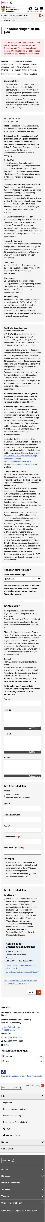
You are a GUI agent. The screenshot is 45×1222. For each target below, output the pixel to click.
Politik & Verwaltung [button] (10, 1183)
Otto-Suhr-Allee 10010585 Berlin (12, 1028)
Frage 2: (7, 734)
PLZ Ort (7, 826)
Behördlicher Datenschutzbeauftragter (21, 972)
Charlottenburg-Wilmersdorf (11, 15)
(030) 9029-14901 (15, 1037)
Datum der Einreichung (14, 575)
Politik (26, 15)
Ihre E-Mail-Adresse (14, 848)
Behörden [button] (5, 1176)
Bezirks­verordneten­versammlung (15, 18)
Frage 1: (7, 710)
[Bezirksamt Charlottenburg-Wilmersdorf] (11, 1087)
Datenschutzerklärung (12, 1116)
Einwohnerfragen (9, 20)
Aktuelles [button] (5, 1189)
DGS (8, 1129)
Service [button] (4, 1142)
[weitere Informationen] (3, 9)
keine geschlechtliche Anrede (18, 797)
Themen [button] (5, 1196)
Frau (17, 795)
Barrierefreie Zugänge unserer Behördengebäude (21, 1076)
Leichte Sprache (13, 1135)
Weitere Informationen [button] (11, 1203)
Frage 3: (7, 758)
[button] (41, 15)
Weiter (31, 992)
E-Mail (6, 1045)
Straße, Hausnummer (13, 815)
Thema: (7, 699)
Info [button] (3, 1096)
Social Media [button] (7, 1149)
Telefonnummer (11, 837)
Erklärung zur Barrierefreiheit (15, 1122)
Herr (8, 795)
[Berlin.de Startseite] (7, 2)
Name (7, 804)
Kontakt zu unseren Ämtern (14, 1109)
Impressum (7, 1103)
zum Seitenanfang (32, 1085)
